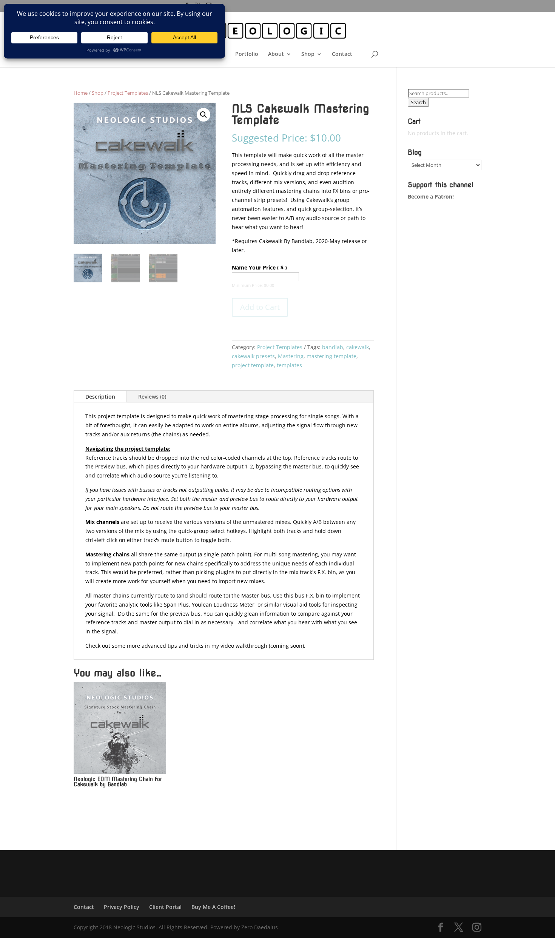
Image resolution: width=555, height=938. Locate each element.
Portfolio (246, 54)
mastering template (331, 356)
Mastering (291, 356)
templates (289, 365)
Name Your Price (259, 267)
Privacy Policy (121, 906)
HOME (186, 54)
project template (253, 365)
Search (418, 102)
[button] (203, 115)
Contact (342, 54)
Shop (307, 54)
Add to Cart (260, 307)
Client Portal (165, 906)
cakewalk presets (253, 356)
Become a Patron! (431, 196)
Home (81, 92)
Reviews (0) (152, 396)
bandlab (332, 347)
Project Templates (128, 92)
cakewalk (357, 347)
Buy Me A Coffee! (213, 906)
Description (100, 396)
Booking (214, 54)
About (276, 54)
